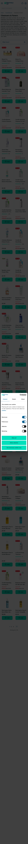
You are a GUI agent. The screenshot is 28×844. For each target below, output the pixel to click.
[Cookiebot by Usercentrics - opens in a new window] (20, 395)
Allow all (14, 438)
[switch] (24, 422)
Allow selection (14, 442)
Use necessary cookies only (14, 447)
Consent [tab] (5, 399)
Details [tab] (14, 399)
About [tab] (23, 399)
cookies (4, 410)
